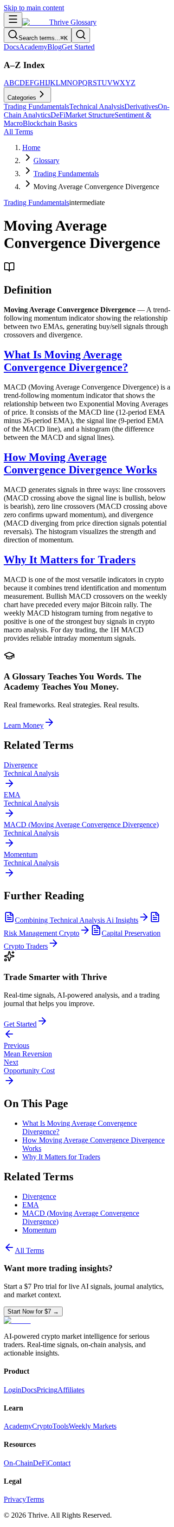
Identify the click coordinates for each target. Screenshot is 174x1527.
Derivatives (141, 106)
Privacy (15, 1499)
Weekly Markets (92, 1426)
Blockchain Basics (50, 123)
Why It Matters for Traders (69, 560)
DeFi (58, 115)
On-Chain (18, 1463)
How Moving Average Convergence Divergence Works (80, 463)
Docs (11, 47)
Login (12, 1390)
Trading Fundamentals (36, 106)
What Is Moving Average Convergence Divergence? (66, 361)
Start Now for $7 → (33, 1311)
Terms (35, 1499)
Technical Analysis (96, 106)
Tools (60, 1426)
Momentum (39, 1230)
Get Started (78, 47)
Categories (21, 97)
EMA (30, 1205)
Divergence (39, 1196)
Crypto (42, 1426)
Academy (33, 47)
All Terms (18, 132)
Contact (59, 1463)
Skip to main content (34, 8)
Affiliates (71, 1390)
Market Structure (90, 115)
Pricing (47, 1390)
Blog (54, 47)
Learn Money (24, 725)
